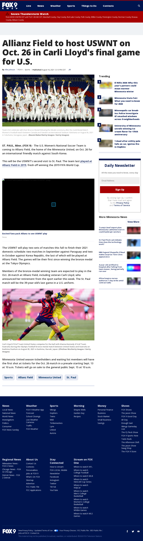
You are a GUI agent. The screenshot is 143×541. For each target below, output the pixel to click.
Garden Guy (79, 413)
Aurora (53, 433)
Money (102, 405)
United (53, 429)
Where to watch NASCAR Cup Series (82, 480)
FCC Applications (33, 490)
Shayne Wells (80, 409)
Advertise (30, 483)
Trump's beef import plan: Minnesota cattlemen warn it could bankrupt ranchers (111, 229)
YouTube (54, 490)
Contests (30, 466)
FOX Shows (126, 409)
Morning (79, 405)
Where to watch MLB (83, 476)
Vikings (53, 409)
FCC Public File (32, 486)
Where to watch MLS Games (83, 514)
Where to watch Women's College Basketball (82, 502)
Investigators (8, 419)
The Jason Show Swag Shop (128, 446)
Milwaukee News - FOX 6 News (10, 464)
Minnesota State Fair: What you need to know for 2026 (127, 101)
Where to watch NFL (83, 466)
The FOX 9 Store (128, 451)
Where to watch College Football (81, 471)
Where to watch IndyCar (81, 486)
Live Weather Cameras (32, 421)
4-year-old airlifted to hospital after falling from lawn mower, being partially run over (111, 268)
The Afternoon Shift (130, 442)
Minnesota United (49, 377)
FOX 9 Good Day (129, 416)
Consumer (7, 426)
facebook (127, 531)
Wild (52, 419)
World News (7, 416)
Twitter (53, 483)
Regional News (11, 459)
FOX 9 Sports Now (129, 435)
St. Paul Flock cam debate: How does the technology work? (110, 242)
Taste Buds (126, 439)
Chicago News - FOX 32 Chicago (11, 470)
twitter (133, 531)
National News (9, 413)
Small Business (104, 419)
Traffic (29, 425)
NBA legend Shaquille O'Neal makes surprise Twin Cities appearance (112, 254)
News (5, 405)
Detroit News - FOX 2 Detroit (11, 476)
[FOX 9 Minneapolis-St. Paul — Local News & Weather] (11, 6)
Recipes (77, 416)
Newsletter (55, 473)
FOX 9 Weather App (35, 409)
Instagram (54, 480)
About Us (32, 459)
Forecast (30, 413)
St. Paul (71, 377)
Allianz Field (25, 377)
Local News (7, 409)
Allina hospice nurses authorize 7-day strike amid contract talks (111, 280)
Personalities (32, 470)
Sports (27, 69)
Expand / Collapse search (139, 6)
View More (133, 221)
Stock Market (104, 416)
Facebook (54, 476)
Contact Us (31, 463)
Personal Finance (105, 409)
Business (102, 413)
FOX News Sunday (10, 429)
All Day (124, 419)
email (138, 531)
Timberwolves (56, 423)
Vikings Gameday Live (129, 427)
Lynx (52, 426)
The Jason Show (128, 413)
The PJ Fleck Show (129, 432)
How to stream (57, 466)
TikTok (53, 486)
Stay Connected (56, 461)
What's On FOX (33, 476)
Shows (125, 405)
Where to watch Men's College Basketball (81, 493)
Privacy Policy (122, 202)
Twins (52, 416)
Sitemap (30, 480)
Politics (5, 423)
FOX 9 (20, 69)
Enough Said (127, 423)
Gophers (54, 413)
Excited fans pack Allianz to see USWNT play (24, 233)
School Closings (33, 416)
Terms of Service (122, 205)
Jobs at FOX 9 (32, 473)
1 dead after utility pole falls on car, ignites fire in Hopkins (127, 144)
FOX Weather (32, 429)
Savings (101, 423)
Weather (31, 405)
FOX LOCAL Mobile (58, 470)
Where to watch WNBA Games (81, 509)
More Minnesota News (113, 217)
